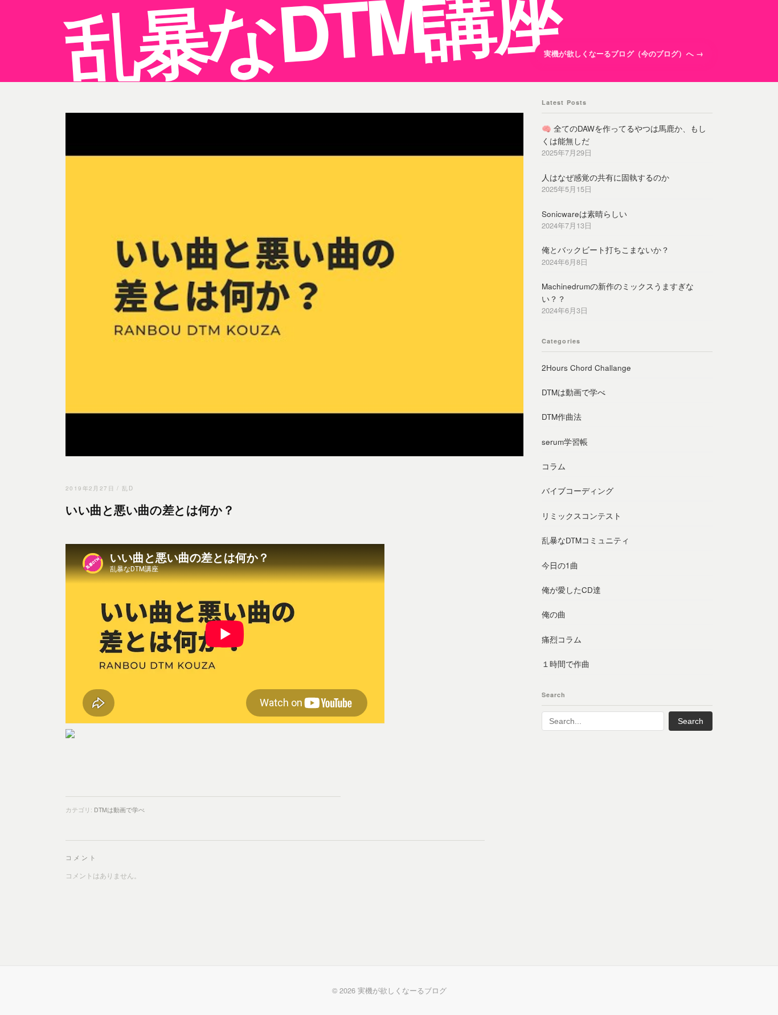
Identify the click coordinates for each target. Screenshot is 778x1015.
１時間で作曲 (565, 663)
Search (690, 721)
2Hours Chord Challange (586, 367)
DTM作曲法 (562, 416)
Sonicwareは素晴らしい (584, 213)
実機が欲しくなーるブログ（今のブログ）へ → (623, 53)
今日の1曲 (560, 565)
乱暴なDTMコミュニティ (585, 540)
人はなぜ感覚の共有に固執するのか (605, 177)
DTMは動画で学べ (119, 809)
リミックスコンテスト (581, 515)
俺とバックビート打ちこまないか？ (605, 249)
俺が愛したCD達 (571, 589)
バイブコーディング (577, 490)
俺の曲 (554, 614)
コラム (554, 466)
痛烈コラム (562, 639)
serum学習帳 (565, 441)
